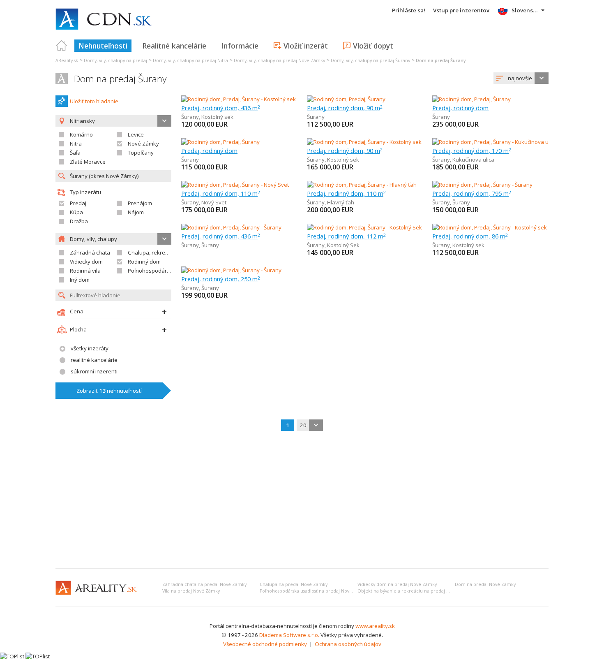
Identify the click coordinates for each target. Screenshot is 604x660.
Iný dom (80, 279)
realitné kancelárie (94, 360)
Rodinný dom (144, 261)
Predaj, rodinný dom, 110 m (220, 193)
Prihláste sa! (408, 10)
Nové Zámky (143, 143)
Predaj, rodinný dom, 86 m (470, 236)
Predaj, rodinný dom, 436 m (220, 108)
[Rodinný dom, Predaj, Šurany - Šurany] (482, 184)
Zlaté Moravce (88, 161)
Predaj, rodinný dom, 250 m (220, 279)
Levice (136, 134)
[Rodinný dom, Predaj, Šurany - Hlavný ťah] (362, 184)
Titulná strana (61, 45)
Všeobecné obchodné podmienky (265, 644)
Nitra (76, 143)
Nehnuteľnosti (102, 46)
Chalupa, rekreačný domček (163, 252)
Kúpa (76, 212)
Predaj (78, 203)
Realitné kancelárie (174, 46)
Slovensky (525, 10)
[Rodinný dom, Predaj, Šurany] (346, 99)
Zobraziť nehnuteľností (109, 390)
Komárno (81, 134)
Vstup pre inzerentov (461, 10)
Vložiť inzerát (306, 46)
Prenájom (140, 203)
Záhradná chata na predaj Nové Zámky (204, 584)
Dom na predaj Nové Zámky (485, 584)
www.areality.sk (375, 626)
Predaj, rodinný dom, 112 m (346, 236)
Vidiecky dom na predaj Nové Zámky (397, 584)
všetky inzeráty (89, 348)
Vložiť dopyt (373, 46)
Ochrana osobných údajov (348, 644)
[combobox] (521, 78)
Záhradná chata (90, 252)
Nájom (136, 212)
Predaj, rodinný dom (460, 108)
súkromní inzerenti (94, 371)
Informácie (239, 46)
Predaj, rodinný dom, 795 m (471, 193)
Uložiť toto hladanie (94, 101)
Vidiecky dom (86, 261)
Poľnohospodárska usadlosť (163, 270)
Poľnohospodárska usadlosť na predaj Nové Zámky (314, 591)
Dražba (79, 221)
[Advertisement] (302, 500)
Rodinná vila (85, 270)
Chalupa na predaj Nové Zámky (293, 584)
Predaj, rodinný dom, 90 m (345, 108)
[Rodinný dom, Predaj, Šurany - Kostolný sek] (238, 99)
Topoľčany (141, 152)
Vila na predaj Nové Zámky (191, 591)
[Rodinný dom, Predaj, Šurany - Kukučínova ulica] (491, 142)
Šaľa (75, 152)
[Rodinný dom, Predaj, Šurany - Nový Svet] (235, 184)
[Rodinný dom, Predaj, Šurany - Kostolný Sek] (364, 227)
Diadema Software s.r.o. (289, 635)
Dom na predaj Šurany (120, 78)
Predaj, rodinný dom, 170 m (471, 150)
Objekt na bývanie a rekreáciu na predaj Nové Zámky (415, 591)
